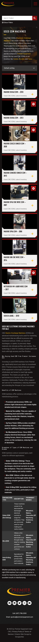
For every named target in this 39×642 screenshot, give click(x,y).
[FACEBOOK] (10, 603)
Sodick (15, 59)
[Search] (34, 18)
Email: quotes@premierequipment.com (19, 617)
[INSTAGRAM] (24, 603)
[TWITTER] (20, 603)
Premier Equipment (24, 54)
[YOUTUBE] (30, 603)
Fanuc (30, 59)
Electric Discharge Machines (15, 333)
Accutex (21, 59)
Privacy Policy (17, 632)
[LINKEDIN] (14, 603)
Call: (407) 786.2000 (19, 613)
